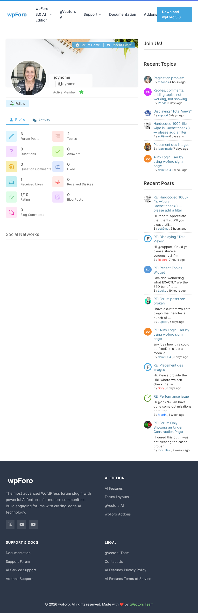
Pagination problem (169, 78)
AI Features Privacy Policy (125, 570)
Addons (150, 14)
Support (91, 14)
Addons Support (19, 579)
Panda (162, 103)
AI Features (114, 488)
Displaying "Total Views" (173, 111)
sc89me (163, 136)
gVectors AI (68, 14)
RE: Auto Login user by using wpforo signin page (171, 334)
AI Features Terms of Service (128, 579)
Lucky (162, 290)
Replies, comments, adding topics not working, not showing (170, 94)
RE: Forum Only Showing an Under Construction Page (168, 427)
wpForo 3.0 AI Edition (41, 14)
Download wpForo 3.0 (171, 14)
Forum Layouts (117, 497)
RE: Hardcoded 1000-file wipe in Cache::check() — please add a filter (171, 203)
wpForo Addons (118, 514)
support (163, 115)
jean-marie (165, 148)
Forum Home (90, 45)
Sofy (161, 388)
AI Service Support (21, 570)
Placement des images (171, 144)
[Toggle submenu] (50, 14)
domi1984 (164, 170)
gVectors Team (117, 553)
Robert (162, 259)
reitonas (163, 82)
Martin (162, 414)
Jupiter (162, 322)
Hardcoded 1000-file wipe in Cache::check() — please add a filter (172, 127)
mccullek (164, 450)
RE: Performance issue (171, 396)
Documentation (122, 14)
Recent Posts (121, 45)
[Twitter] (10, 524)
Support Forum (18, 561)
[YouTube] (21, 524)
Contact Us (114, 561)
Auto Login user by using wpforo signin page (169, 161)
